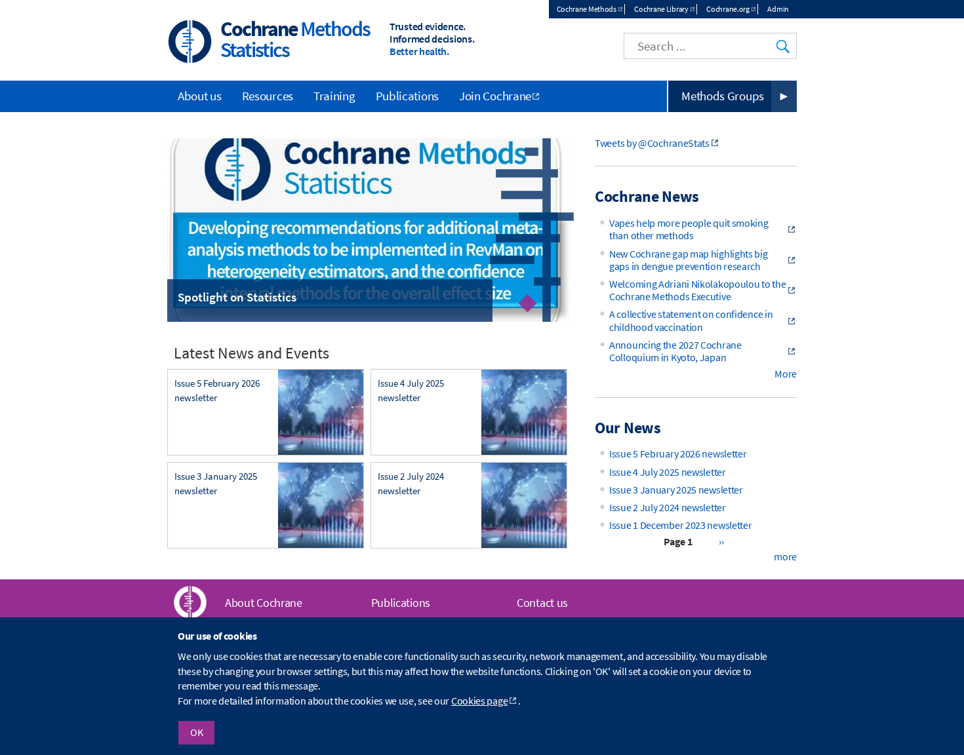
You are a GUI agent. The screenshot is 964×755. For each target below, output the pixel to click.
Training (334, 96)
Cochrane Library (661, 9)
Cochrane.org (727, 9)
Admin (778, 9)
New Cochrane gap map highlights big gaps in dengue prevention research (688, 260)
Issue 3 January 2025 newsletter (676, 489)
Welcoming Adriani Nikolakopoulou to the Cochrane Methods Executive (697, 290)
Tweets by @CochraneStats (652, 142)
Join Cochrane (495, 96)
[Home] (190, 43)
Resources (267, 96)
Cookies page (479, 700)
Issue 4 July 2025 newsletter (667, 471)
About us (200, 96)
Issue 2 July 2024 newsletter (667, 507)
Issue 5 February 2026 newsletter (677, 453)
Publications (407, 96)
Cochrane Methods (586, 9)
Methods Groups (722, 96)
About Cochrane (263, 602)
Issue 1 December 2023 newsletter (680, 525)
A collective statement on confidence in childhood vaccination (691, 320)
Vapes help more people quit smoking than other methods (689, 229)
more (785, 556)
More (785, 373)
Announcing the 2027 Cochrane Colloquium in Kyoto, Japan (675, 351)
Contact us (542, 602)
